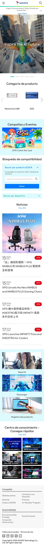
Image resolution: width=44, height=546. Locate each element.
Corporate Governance (7, 521)
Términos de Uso (26, 532)
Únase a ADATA (9, 502)
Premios (25, 499)
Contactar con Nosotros (28, 495)
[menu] (3, 3)
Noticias (5, 499)
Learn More (22, 13)
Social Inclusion (28, 516)
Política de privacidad (10, 532)
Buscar (22, 186)
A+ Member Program (31, 502)
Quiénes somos (8, 495)
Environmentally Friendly (9, 516)
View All (21, 208)
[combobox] (20, 179)
